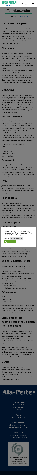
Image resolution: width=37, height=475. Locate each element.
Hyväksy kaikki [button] (10, 242)
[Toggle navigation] (33, 3)
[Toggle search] (22, 3)
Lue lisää (6, 238)
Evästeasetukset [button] (16, 238)
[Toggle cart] (26, 3)
